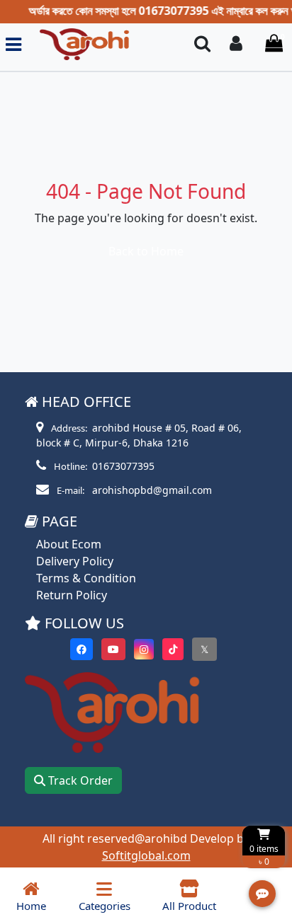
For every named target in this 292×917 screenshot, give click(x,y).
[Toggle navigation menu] (13, 44)
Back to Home (146, 251)
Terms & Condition (86, 578)
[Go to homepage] (102, 44)
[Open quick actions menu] (262, 893)
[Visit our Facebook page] (81, 649)
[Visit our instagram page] (144, 649)
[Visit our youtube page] (113, 649)
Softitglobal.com (146, 855)
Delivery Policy (74, 561)
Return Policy (71, 595)
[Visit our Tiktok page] (173, 649)
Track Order (79, 780)
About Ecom (68, 544)
